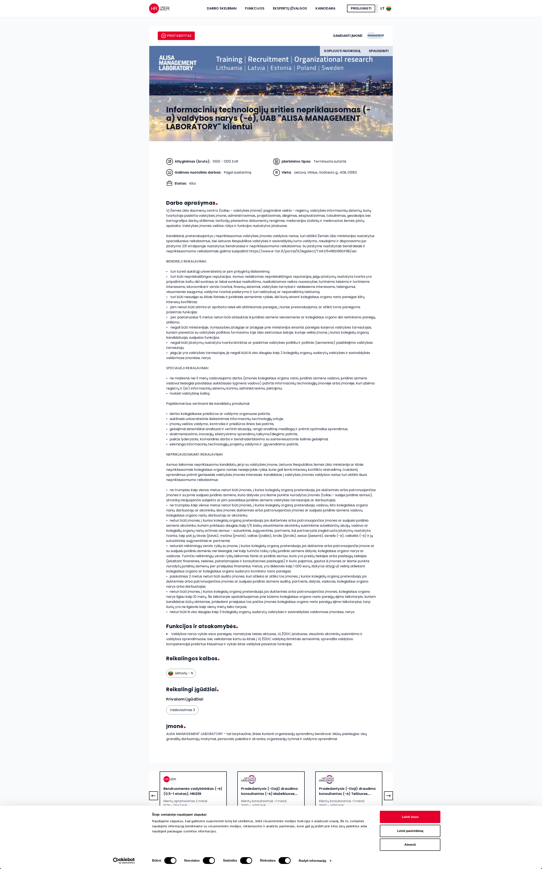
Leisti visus (410, 817)
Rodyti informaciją (312, 860)
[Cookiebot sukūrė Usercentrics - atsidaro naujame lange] (123, 861)
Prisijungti (361, 8)
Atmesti (410, 844)
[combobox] (193, 791)
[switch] (209, 860)
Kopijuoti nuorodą (342, 50)
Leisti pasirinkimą (410, 831)
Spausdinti (379, 50)
